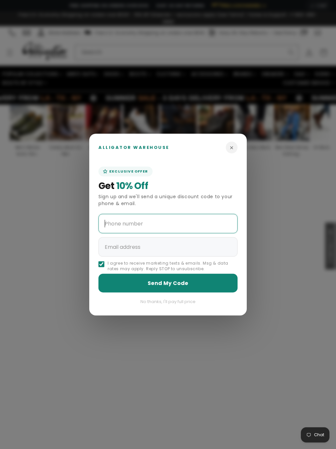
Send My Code (168, 283)
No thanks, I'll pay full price (168, 301)
